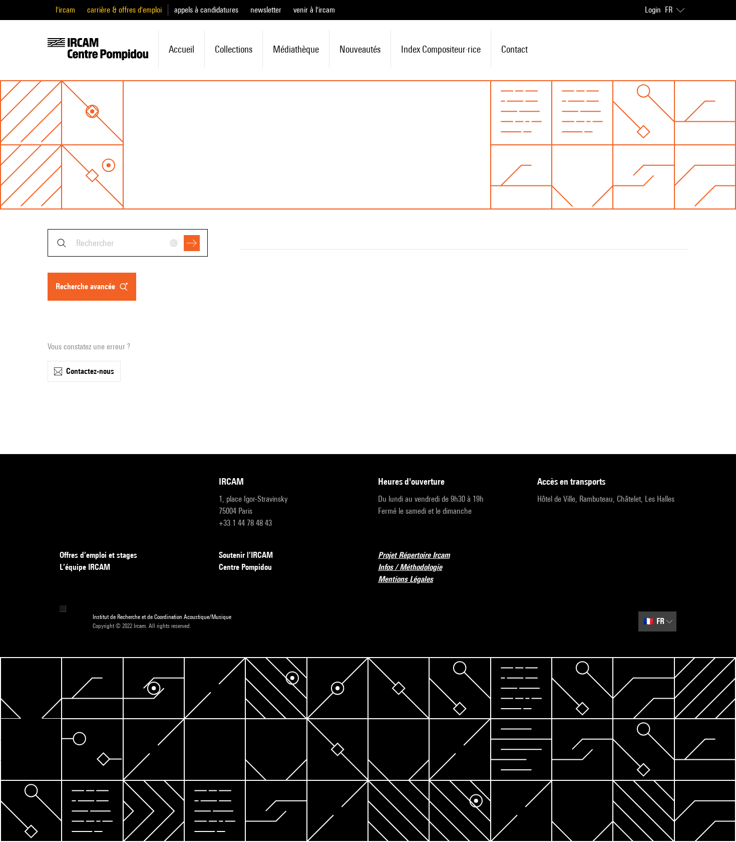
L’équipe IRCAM (85, 567)
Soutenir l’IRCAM (246, 555)
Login (653, 10)
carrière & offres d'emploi (124, 10)
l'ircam (65, 10)
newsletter (265, 10)
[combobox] (128, 243)
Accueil (181, 49)
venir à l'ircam (314, 10)
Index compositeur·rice (441, 49)
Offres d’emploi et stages (98, 555)
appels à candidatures (206, 10)
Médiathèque (296, 49)
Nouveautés (360, 49)
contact (514, 49)
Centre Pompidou (245, 567)
